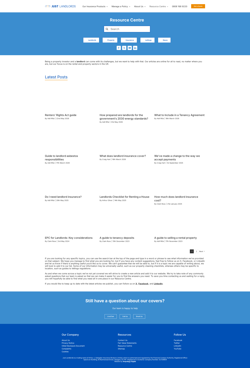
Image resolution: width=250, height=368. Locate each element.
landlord (81, 61)
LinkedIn (158, 283)
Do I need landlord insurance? (63, 196)
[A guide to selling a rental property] (179, 220)
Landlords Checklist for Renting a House (124, 196)
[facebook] (119, 48)
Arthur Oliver (107, 200)
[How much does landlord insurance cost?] (179, 179)
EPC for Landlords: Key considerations (69, 237)
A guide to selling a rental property (175, 237)
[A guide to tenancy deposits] (125, 220)
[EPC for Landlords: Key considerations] (70, 220)
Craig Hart (106, 159)
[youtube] (130, 48)
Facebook (143, 283)
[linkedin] (135, 48)
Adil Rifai (51, 118)
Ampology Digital (129, 361)
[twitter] (124, 48)
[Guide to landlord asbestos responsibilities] (70, 138)
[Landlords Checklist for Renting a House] (125, 179)
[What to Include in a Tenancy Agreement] (179, 97)
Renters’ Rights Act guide (60, 115)
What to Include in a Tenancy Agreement (179, 115)
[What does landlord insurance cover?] (125, 138)
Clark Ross (161, 204)
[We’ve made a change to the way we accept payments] (179, 138)
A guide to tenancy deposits (117, 237)
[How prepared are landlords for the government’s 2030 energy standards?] (125, 97)
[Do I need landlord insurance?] (70, 179)
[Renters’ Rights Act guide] (70, 97)
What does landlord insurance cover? (123, 156)
